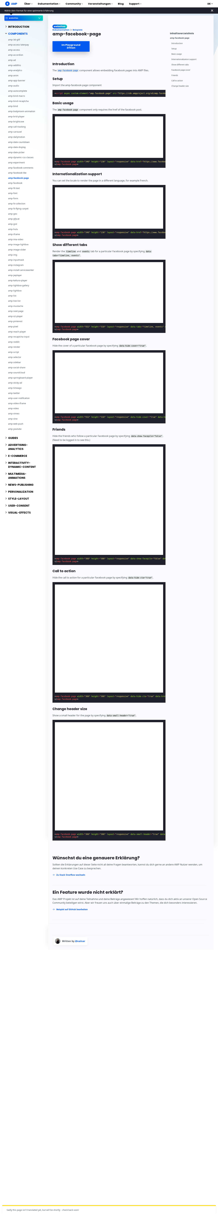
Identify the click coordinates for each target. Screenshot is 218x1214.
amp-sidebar (14, 362)
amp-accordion (15, 54)
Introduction (177, 43)
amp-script (13, 352)
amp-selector (14, 357)
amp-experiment (16, 162)
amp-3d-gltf (14, 39)
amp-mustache (15, 305)
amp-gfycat (13, 218)
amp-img (12, 254)
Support (134, 3)
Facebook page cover (180, 70)
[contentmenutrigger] (190, 33)
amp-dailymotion (16, 136)
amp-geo (12, 213)
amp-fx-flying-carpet (18, 208)
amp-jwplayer (15, 275)
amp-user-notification (19, 398)
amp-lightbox (15, 290)
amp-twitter (14, 393)
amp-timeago (15, 388)
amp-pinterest (15, 321)
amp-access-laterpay (18, 44)
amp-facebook (15, 183)
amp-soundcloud (16, 372)
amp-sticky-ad (15, 382)
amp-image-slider (17, 249)
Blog (121, 3)
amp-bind (13, 106)
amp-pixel (13, 326)
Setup (174, 48)
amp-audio (13, 85)
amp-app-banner (16, 80)
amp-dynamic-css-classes (21, 157)
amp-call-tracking (17, 126)
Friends (174, 75)
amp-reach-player (17, 331)
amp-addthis (14, 65)
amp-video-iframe (17, 403)
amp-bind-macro (16, 95)
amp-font (12, 193)
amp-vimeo (13, 413)
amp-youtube (15, 429)
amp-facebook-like (17, 172)
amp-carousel (15, 131)
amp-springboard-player (20, 377)
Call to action (177, 80)
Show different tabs (180, 64)
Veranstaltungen (99, 3)
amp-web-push (15, 423)
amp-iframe (14, 234)
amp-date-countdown (19, 142)
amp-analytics (15, 70)
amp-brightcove (16, 121)
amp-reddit (13, 341)
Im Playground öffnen (71, 46)
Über (27, 3)
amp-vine (12, 418)
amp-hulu (13, 229)
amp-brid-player (16, 116)
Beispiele (77, 29)
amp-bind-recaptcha (18, 101)
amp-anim (13, 75)
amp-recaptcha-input (18, 336)
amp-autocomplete (17, 90)
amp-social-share (16, 367)
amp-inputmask (16, 259)
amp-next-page (15, 311)
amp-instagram (16, 265)
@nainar (80, 941)
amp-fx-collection (16, 203)
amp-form (13, 198)
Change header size (180, 86)
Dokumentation (48, 3)
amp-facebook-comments (20, 167)
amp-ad (12, 60)
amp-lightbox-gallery (18, 285)
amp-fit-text (14, 188)
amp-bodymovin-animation (21, 111)
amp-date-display (17, 147)
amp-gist (12, 224)
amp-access (14, 49)
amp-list (12, 295)
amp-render (14, 346)
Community (73, 3)
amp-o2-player (15, 316)
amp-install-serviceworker (21, 270)
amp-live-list (14, 300)
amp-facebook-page (18, 178)
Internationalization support (183, 59)
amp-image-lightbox (18, 244)
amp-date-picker (16, 152)
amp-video (13, 408)
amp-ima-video (15, 239)
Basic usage (176, 54)
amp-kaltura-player (17, 280)
